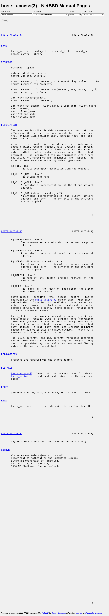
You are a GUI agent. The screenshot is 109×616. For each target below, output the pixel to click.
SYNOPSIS (6, 62)
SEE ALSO (6, 368)
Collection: (88, 12)
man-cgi (79, 613)
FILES (4, 387)
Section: (38, 12)
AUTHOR (5, 450)
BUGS (4, 400)
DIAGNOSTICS (9, 354)
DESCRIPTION (9, 125)
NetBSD (45, 613)
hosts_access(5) (21, 373)
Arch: (73, 12)
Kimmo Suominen (59, 613)
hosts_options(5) (22, 376)
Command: (6, 12)
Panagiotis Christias (93, 613)
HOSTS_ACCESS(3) (11, 34)
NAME (4, 45)
